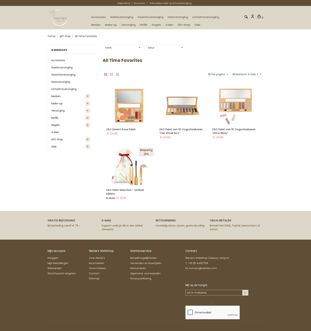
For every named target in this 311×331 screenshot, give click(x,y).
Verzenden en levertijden (146, 263)
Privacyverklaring (140, 278)
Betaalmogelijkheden (143, 258)
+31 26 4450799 (198, 263)
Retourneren (138, 268)
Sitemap (94, 278)
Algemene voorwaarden (145, 273)
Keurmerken (96, 263)
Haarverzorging (178, 17)
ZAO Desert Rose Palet (121, 129)
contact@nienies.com (203, 268)
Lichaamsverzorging (205, 17)
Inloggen (53, 258)
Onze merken (97, 268)
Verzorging (128, 25)
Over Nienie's (97, 258)
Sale (197, 25)
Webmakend (104, 326)
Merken (96, 25)
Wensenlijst (55, 268)
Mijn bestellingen (58, 263)
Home (51, 36)
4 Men (169, 25)
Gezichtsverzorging (150, 17)
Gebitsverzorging (121, 17)
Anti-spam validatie (197, 303)
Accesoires (98, 17)
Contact (94, 273)
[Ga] (245, 292)
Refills (143, 25)
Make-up (111, 25)
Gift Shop (184, 25)
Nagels (156, 25)
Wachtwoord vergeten (62, 273)
